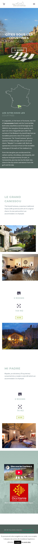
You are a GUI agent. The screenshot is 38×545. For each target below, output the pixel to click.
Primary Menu (34, 3)
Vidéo (19, 50)
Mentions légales (28, 530)
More (19, 318)
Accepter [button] (17, 542)
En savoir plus (26, 542)
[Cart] (4, 4)
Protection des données (12, 532)
